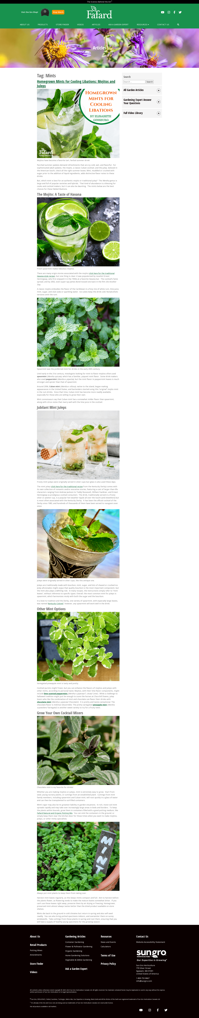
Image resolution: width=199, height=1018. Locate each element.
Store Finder (62, 24)
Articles (96, 24)
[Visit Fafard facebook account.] (174, 12)
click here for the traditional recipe (67, 486)
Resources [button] (142, 24)
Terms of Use (108, 955)
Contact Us (163, 24)
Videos (80, 24)
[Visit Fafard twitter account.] (180, 12)
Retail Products (38, 945)
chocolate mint (44, 702)
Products (43, 24)
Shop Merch (58, 12)
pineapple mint (100, 705)
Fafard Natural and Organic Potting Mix (54, 813)
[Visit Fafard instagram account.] (169, 12)
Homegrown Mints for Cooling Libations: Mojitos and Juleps (76, 83)
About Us (24, 24)
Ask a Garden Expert (118, 24)
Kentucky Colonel (55, 603)
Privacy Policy (108, 964)
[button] (178, 25)
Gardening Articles (75, 936)
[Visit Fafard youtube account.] (162, 12)
